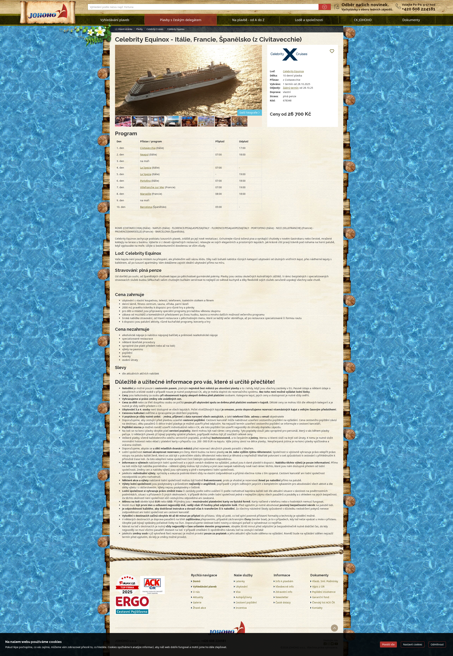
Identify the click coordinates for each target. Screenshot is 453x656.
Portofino (145, 180)
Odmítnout (437, 644)
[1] (123, 121)
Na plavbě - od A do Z (248, 20)
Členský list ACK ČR (323, 602)
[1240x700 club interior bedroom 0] (140, 121)
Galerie (197, 602)
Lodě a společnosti (309, 20)
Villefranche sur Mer (152, 187)
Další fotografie (249, 112)
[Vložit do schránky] (332, 51)
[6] (239, 121)
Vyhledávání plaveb (114, 20)
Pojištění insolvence (324, 591)
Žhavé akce (199, 607)
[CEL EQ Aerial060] (188, 80)
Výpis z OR (318, 586)
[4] (223, 121)
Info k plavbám (284, 581)
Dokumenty (411, 20)
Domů (196, 581)
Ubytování (242, 586)
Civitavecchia (148, 148)
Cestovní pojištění (246, 602)
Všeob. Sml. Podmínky (325, 581)
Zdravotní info (284, 591)
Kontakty (317, 607)
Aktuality (198, 597)
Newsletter (282, 597)
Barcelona (146, 207)
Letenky (240, 581)
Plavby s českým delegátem (180, 20)
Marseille (145, 193)
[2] (189, 121)
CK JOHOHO (363, 20)
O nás (196, 591)
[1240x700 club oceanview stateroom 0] (156, 121)
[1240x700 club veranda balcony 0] (173, 121)
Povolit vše (388, 644)
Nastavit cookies (412, 644)
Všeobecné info (285, 586)
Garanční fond (320, 597)
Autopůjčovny (244, 597)
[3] (206, 121)
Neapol (144, 154)
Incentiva (241, 607)
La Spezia (145, 167)
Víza (238, 591)
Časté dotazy (283, 602)
